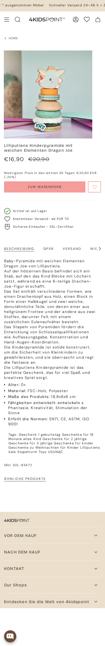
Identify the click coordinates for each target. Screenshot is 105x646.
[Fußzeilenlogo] (17, 520)
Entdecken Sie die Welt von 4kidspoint (46, 601)
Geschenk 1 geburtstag (40, 434)
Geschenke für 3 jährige (30, 443)
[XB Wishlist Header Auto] (86, 19)
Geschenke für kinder (74, 443)
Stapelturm (27, 452)
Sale (12, 452)
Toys (43, 452)
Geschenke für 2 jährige (65, 439)
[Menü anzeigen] (7, 19)
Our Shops (15, 585)
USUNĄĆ (55, 452)
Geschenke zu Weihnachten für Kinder (43, 447)
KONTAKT (14, 568)
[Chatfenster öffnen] (10, 636)
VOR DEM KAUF (20, 535)
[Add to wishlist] (94, 187)
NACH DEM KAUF (22, 552)
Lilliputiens (90, 447)
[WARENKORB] (98, 19)
